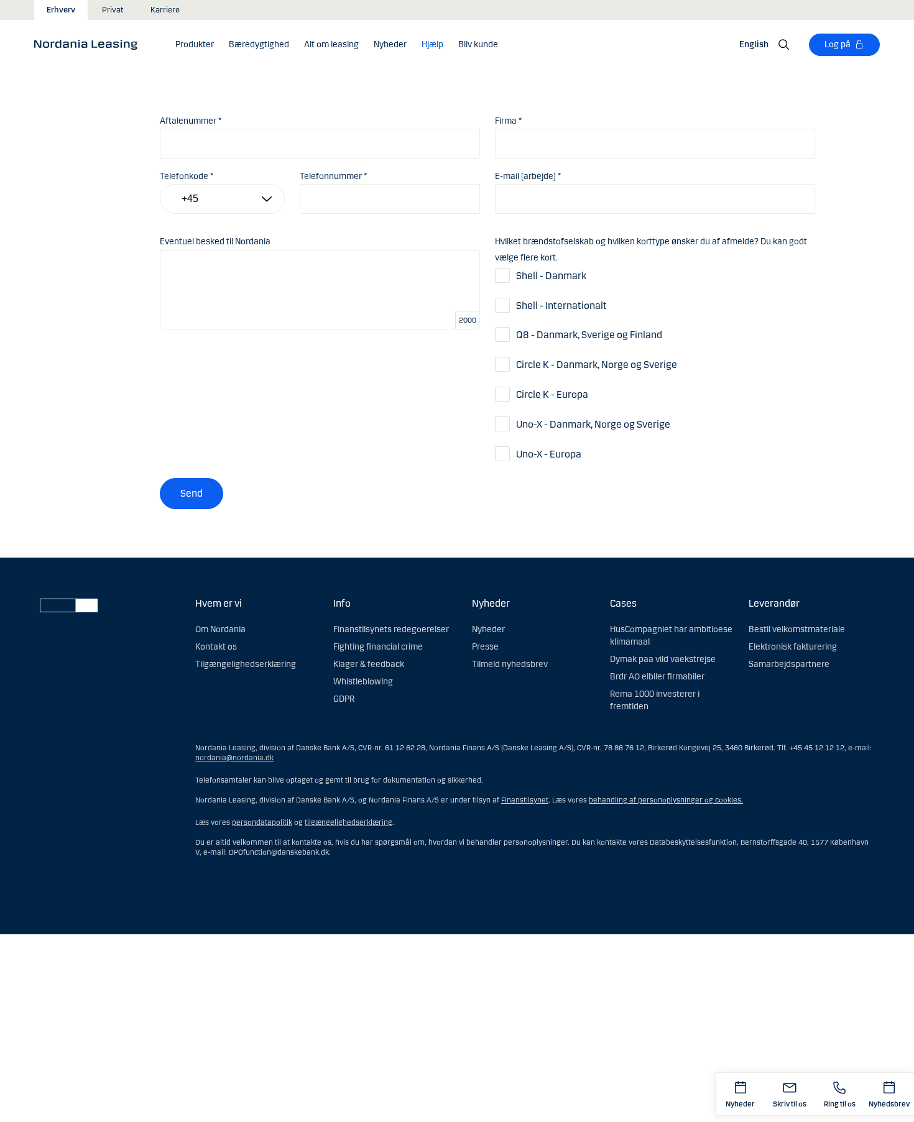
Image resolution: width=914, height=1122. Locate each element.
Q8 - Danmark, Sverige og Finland (589, 335)
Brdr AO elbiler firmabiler (657, 676)
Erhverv (61, 10)
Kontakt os (216, 646)
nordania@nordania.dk (234, 757)
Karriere (165, 10)
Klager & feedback (368, 664)
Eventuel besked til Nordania (215, 241)
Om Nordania (220, 629)
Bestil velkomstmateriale (797, 629)
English (754, 44)
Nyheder (488, 629)
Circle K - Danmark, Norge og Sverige (596, 364)
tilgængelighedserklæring (348, 822)
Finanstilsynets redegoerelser (391, 629)
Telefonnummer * (333, 176)
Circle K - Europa (552, 394)
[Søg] (784, 44)
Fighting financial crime (378, 646)
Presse (485, 646)
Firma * (508, 121)
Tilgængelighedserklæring (245, 664)
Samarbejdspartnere (789, 664)
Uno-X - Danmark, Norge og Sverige (593, 424)
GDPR (343, 699)
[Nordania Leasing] (89, 44)
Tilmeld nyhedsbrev (510, 664)
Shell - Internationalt (561, 305)
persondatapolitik (262, 822)
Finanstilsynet (524, 800)
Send (191, 493)
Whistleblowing (363, 681)
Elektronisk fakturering (793, 646)
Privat (113, 10)
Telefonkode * (186, 176)
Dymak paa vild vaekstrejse (663, 659)
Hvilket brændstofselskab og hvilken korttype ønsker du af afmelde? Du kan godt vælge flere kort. (651, 249)
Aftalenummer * (190, 121)
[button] (194, 45)
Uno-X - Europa (548, 454)
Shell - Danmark (551, 276)
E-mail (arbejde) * (528, 176)
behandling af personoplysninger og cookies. (666, 800)
